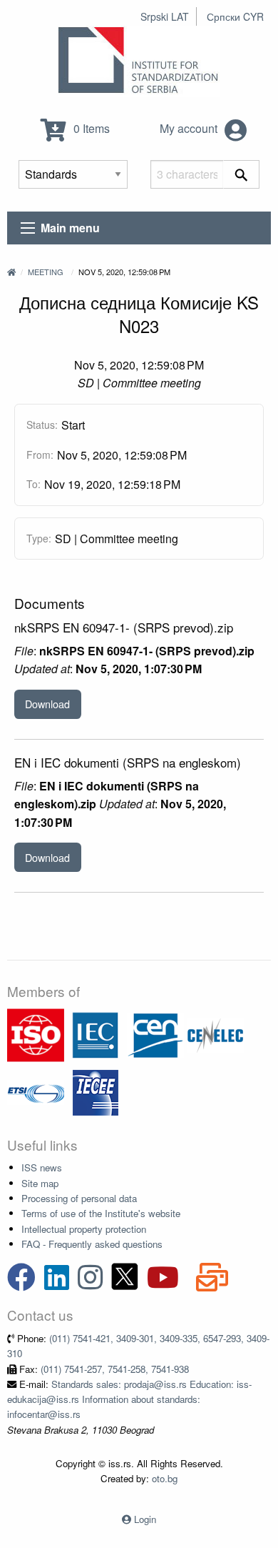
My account (190, 128)
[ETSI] (35, 1091)
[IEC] (95, 1034)
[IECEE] (95, 1091)
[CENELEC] (215, 1034)
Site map (39, 1183)
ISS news (41, 1167)
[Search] (241, 174)
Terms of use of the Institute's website (100, 1213)
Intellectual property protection (83, 1229)
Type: (38, 538)
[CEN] (155, 1034)
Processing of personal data (79, 1198)
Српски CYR (235, 16)
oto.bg (164, 1478)
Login (145, 1519)
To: (33, 484)
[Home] (11, 271)
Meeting (45, 271)
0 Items (90, 128)
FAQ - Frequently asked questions (92, 1244)
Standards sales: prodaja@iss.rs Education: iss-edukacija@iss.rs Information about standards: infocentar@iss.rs (129, 1399)
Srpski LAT (164, 16)
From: (39, 454)
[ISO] (35, 1034)
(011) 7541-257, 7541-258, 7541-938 (115, 1369)
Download (47, 703)
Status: (42, 424)
